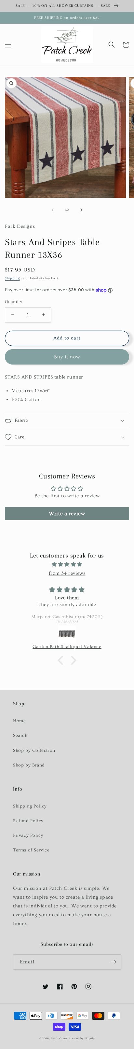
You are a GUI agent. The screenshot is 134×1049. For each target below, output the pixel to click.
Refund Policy (28, 820)
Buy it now (67, 357)
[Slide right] (81, 210)
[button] (8, 44)
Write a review (67, 514)
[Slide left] (53, 210)
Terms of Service (31, 850)
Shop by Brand (29, 765)
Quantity (13, 301)
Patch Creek (59, 1038)
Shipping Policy (30, 806)
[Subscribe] (113, 962)
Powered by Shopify (82, 1038)
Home (19, 721)
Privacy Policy (28, 835)
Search (20, 735)
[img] (67, 564)
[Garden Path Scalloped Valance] (67, 635)
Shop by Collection (34, 750)
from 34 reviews (67, 573)
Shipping (12, 278)
